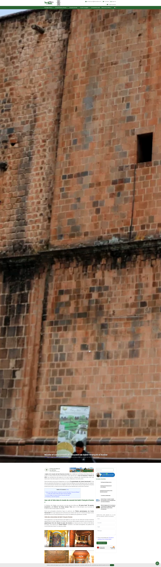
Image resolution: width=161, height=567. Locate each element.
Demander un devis (88, 470)
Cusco (50, 457)
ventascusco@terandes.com (94, 1)
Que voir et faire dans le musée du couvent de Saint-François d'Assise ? (62, 492)
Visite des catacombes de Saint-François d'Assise (59, 493)
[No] (159, 565)
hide (67, 489)
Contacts (106, 1)
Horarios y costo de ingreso (52, 496)
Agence (114, 1)
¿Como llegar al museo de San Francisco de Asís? (57, 495)
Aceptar (112, 565)
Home (46, 457)
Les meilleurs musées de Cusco (60, 457)
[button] (49, 7)
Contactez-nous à (102, 542)
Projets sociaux (112, 4)
